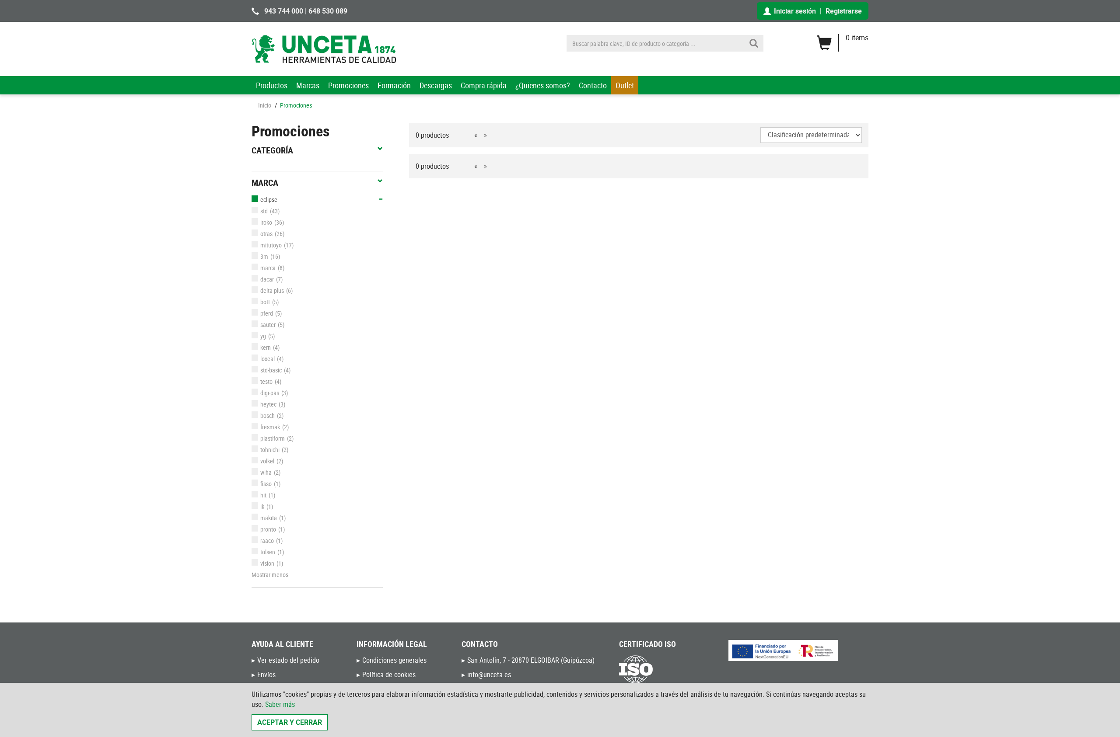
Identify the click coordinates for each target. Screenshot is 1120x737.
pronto (268, 529)
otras (266, 233)
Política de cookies (389, 674)
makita (268, 518)
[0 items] (842, 40)
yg (263, 336)
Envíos (266, 674)
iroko (266, 222)
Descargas (436, 85)
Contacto (593, 85)
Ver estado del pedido (288, 660)
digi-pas (269, 393)
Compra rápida (484, 85)
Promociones (348, 85)
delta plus (272, 290)
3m (264, 256)
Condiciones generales (394, 660)
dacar (267, 279)
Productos (271, 85)
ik (262, 506)
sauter (268, 324)
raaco (267, 540)
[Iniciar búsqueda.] (753, 43)
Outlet (625, 85)
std (264, 211)
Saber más (280, 704)
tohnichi (270, 449)
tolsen (267, 552)
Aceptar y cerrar (289, 722)
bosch (267, 415)
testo (266, 381)
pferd (266, 313)
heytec (268, 404)
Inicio (264, 105)
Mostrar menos (270, 574)
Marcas (307, 85)
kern (265, 347)
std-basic (271, 370)
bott (265, 302)
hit (263, 495)
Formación (394, 85)
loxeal (267, 359)
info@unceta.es (489, 674)
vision (267, 563)
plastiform (272, 438)
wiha (266, 472)
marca (268, 268)
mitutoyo (271, 245)
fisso (266, 484)
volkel (267, 461)
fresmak (270, 427)
